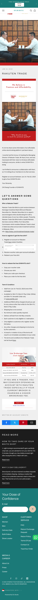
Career (4, 571)
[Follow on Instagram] (16, 578)
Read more (6, 459)
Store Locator (7, 538)
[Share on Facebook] (6, 422)
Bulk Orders (6, 534)
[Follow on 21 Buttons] (27, 578)
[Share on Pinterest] (23, 422)
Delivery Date (7, 530)
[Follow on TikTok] (22, 578)
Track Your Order (27, 549)
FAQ (22, 525)
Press (4, 567)
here (9, 242)
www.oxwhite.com (12, 299)
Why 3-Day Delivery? (14, 467)
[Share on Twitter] (15, 422)
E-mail (4, 504)
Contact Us (25, 545)
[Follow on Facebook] (11, 578)
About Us (5, 563)
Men (3, 526)
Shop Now (19, 4)
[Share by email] (32, 422)
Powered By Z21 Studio (12, 594)
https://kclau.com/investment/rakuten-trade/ (19, 231)
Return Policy (26, 536)
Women (5, 522)
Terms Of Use (26, 540)
